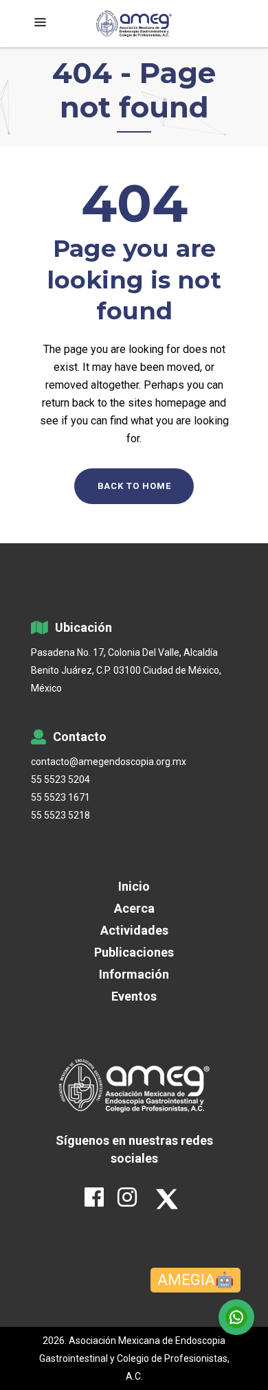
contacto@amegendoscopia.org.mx (108, 761)
